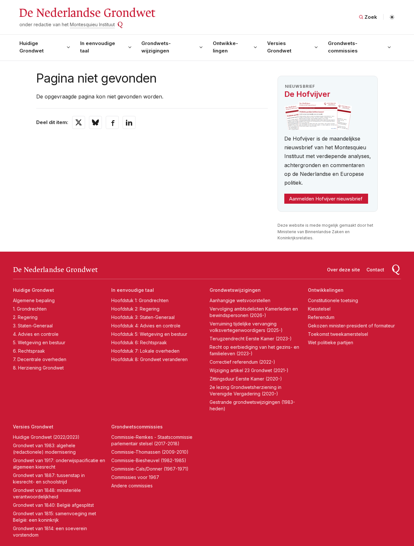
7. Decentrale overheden (39, 359)
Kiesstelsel (319, 309)
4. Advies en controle (36, 334)
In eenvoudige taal (97, 47)
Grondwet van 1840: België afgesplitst (53, 505)
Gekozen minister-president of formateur (351, 325)
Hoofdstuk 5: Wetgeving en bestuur (149, 334)
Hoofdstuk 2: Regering (135, 309)
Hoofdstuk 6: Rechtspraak (139, 342)
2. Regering (25, 317)
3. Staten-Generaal (33, 325)
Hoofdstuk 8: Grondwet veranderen (149, 359)
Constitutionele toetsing (333, 300)
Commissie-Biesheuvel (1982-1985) (148, 460)
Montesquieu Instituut (92, 24)
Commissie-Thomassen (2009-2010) (150, 452)
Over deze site (343, 269)
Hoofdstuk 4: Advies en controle (145, 325)
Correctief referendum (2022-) (242, 362)
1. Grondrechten (30, 309)
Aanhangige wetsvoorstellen (240, 300)
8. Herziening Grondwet (38, 367)
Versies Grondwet (279, 47)
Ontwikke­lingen (225, 47)
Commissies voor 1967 (135, 477)
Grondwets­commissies (343, 47)
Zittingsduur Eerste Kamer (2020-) (246, 378)
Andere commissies (132, 485)
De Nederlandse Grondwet (87, 13)
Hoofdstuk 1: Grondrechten (140, 300)
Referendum (321, 317)
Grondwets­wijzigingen (156, 47)
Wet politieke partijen (330, 342)
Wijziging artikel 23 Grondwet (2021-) (249, 370)
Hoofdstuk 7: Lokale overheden (145, 351)
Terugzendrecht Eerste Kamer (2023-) (251, 338)
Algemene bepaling (34, 300)
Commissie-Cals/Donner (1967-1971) (150, 469)
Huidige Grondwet (31, 47)
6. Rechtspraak (29, 351)
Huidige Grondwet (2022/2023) (46, 437)
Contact (375, 269)
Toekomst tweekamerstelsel (338, 334)
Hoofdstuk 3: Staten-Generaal (143, 317)
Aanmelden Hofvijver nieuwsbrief (326, 199)
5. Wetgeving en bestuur (39, 342)
